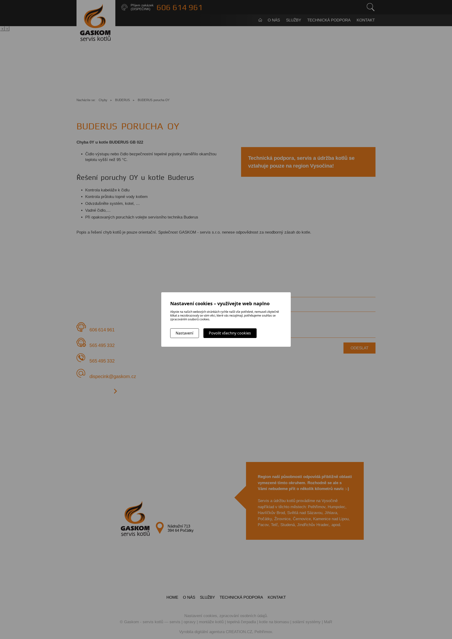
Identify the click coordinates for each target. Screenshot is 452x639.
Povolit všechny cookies (230, 333)
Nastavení (184, 333)
